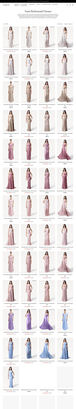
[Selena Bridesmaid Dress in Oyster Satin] (65, 64)
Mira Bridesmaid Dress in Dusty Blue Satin (11, 389)
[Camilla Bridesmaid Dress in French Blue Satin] (65, 377)
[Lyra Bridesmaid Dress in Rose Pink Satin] (11, 178)
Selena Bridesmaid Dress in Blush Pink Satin (65, 247)
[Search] (67, 5)
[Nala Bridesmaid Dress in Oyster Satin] (47, 64)
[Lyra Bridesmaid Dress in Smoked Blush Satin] (11, 291)
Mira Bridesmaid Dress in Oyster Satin (29, 77)
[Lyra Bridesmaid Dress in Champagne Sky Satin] (11, 121)
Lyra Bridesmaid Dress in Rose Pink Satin (11, 191)
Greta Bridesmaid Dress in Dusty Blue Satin (29, 361)
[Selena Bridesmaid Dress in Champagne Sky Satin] (65, 121)
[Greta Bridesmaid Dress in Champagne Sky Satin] (47, 92)
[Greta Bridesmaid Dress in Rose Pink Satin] (47, 150)
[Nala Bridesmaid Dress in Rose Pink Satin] (47, 178)
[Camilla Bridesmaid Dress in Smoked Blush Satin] (11, 262)
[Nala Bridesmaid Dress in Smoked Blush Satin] (47, 291)
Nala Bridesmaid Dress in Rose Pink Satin (47, 191)
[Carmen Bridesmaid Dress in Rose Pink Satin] (29, 150)
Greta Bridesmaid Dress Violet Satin (29, 332)
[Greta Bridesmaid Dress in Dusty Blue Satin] (29, 348)
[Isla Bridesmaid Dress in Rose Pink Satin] (65, 150)
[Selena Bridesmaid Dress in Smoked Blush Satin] (65, 291)
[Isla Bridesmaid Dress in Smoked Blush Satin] (65, 262)
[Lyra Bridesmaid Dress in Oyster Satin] (11, 64)
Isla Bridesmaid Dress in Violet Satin (47, 332)
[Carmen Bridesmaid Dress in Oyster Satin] (11, 37)
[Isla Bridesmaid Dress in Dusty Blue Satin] (47, 348)
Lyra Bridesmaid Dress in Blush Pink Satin (11, 247)
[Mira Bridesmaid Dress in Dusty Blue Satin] (11, 377)
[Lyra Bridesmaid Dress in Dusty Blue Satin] (65, 348)
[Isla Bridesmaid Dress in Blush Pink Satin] (65, 206)
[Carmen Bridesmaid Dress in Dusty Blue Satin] (11, 348)
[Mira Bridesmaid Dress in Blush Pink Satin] (29, 235)
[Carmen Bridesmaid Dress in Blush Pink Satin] (29, 206)
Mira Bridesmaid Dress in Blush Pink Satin (29, 247)
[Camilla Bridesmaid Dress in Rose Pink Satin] (11, 150)
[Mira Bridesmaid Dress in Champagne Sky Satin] (29, 121)
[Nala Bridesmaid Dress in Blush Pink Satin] (47, 235)
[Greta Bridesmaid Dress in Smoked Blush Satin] (47, 262)
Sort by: (66, 24)
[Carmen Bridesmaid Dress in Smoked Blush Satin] (29, 262)
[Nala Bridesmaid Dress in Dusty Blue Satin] (29, 377)
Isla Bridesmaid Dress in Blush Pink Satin (65, 218)
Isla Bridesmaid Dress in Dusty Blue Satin (47, 361)
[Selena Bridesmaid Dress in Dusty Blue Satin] (47, 377)
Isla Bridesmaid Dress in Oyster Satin (65, 49)
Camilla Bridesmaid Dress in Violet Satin (10, 332)
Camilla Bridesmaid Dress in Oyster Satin (29, 49)
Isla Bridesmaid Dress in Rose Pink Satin (65, 162)
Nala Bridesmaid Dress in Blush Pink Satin (47, 247)
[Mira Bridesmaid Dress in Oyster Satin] (29, 64)
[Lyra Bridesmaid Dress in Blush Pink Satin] (11, 235)
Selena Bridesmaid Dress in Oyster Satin (65, 77)
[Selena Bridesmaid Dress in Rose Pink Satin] (65, 178)
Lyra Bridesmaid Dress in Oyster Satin (11, 77)
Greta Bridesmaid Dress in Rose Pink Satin (47, 162)
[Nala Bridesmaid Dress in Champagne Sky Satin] (47, 121)
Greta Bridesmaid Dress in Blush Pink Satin (47, 218)
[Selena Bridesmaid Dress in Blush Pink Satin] (65, 235)
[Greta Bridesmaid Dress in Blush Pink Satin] (47, 206)
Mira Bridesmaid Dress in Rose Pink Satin (29, 191)
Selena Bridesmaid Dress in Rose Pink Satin (65, 191)
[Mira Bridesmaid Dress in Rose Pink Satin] (29, 178)
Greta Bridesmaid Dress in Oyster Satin (47, 49)
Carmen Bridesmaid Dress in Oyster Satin (11, 49)
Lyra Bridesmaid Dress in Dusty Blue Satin (65, 361)
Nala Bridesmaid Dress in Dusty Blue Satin (29, 389)
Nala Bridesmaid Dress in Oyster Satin (47, 77)
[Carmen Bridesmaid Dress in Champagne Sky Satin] (29, 92)
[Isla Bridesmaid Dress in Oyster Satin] (65, 37)
